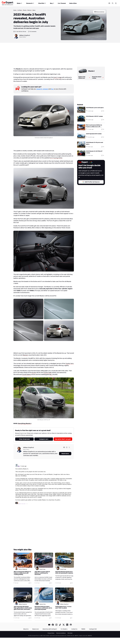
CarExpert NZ (93, 629)
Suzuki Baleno (26, 374)
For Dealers (64, 629)
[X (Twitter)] (64, 625)
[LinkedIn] (67, 625)
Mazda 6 (25, 355)
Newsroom (35, 629)
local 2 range (58, 77)
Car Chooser (62, 3)
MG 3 (50, 374)
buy (52, 89)
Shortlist (41, 3)
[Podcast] (71, 625)
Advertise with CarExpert (50, 629)
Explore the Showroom (81, 77)
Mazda (24, 10)
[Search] (112, 3)
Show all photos (100, 12)
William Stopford (24, 35)
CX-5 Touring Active (56, 158)
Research (29, 3)
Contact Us (74, 629)
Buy (51, 3)
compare (45, 89)
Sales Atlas (73, 3)
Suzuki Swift (48, 372)
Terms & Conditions (61, 633)
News (19, 3)
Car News (19, 10)
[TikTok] (60, 625)
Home (14, 10)
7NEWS (83, 629)
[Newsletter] (109, 3)
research (39, 89)
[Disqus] (44, 483)
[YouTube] (49, 625)
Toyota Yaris (70, 363)
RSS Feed (70, 633)
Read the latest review (96, 77)
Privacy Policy (51, 633)
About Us (25, 629)
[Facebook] (53, 625)
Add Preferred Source (92, 182)
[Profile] (115, 3)
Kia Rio (34, 372)
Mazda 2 (30, 10)
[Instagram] (56, 625)
